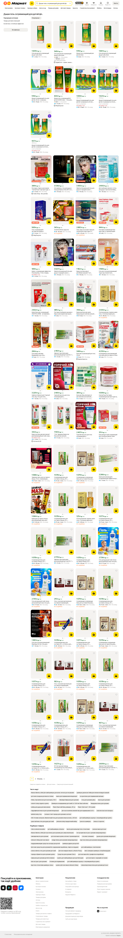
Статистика (8, 934)
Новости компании (102, 881)
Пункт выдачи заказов (103, 889)
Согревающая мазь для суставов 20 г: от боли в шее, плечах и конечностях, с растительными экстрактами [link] (62, 643)
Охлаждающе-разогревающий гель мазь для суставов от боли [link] (108, 354)
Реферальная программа (104, 884)
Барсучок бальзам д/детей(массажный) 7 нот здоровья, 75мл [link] (83, 272)
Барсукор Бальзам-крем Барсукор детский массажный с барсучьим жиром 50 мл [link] (85, 313)
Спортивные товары (42, 916)
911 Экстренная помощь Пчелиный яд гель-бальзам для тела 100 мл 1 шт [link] (63, 766)
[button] (36, 18)
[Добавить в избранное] (49, 23)
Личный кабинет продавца (73, 911)
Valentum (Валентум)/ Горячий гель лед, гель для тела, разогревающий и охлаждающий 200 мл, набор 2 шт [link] (41, 396)
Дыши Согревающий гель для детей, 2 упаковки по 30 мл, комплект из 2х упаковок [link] (40, 146)
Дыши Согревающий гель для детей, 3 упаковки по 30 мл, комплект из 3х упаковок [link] (107, 101)
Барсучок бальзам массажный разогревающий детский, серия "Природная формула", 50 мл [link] (41, 435)
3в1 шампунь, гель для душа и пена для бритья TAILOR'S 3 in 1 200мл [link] (63, 189)
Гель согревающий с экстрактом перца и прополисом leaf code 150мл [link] (40, 230)
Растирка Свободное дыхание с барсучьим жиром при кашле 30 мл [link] (63, 313)
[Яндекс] (118, 935)
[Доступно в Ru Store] (21, 890)
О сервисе (68, 889)
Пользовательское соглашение (23, 934)
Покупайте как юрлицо (72, 886)
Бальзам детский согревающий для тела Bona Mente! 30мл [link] (108, 435)
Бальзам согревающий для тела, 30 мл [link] (85, 354)
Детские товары (40, 924)
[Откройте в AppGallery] (15, 890)
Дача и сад (39, 908)
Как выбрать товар (70, 881)
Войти (116, 3)
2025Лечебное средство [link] (61, 229)
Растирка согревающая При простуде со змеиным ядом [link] (107, 230)
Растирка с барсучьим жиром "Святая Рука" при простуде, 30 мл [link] (41, 189)
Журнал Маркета (70, 894)
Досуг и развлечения (42, 881)
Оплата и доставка (70, 884)
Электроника (39, 892)
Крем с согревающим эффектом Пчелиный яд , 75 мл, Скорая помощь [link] (41, 272)
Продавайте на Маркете (72, 913)
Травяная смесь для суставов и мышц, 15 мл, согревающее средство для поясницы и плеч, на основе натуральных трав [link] (41, 478)
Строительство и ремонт (43, 921)
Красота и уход (40, 902)
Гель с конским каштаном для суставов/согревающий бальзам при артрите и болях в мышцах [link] (63, 602)
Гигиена (38, 889)
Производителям (102, 886)
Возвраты (68, 892)
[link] (52, 792)
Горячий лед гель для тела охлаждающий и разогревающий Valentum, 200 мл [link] (63, 396)
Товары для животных (42, 919)
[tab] (9, 8)
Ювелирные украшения (43, 927)
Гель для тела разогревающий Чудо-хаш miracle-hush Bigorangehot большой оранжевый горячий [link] (108, 272)
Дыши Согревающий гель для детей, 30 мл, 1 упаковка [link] (40, 99)
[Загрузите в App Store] (3, 890)
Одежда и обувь (40, 894)
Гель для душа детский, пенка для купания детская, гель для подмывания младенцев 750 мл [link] (108, 560)
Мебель (38, 884)
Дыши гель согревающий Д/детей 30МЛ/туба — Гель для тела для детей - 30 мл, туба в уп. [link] (63, 99)
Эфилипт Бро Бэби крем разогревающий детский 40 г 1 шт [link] (63, 354)
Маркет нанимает (102, 892)
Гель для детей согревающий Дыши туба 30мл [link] (40, 54)
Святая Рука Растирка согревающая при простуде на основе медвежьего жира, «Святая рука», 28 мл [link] (108, 396)
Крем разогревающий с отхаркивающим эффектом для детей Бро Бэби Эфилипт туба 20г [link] (108, 477)
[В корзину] (49, 46)
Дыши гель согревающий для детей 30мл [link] (85, 54)
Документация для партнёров (74, 916)
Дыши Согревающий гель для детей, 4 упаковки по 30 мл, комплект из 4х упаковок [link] (85, 101)
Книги (37, 911)
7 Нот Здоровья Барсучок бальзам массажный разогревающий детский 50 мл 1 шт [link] (63, 435)
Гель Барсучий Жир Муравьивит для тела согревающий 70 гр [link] (38, 354)
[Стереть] (70, 3)
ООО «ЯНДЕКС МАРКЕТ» (113, 933)
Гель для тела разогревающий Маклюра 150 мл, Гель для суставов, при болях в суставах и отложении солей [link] (41, 643)
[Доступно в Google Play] (9, 890)
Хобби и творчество (42, 905)
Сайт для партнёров (71, 919)
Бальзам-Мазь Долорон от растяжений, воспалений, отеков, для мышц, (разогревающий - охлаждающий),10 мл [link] (84, 396)
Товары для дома (41, 897)
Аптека (38, 900)
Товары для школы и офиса (44, 913)
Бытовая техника (41, 886)
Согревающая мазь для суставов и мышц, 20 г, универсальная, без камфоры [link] (62, 478)
